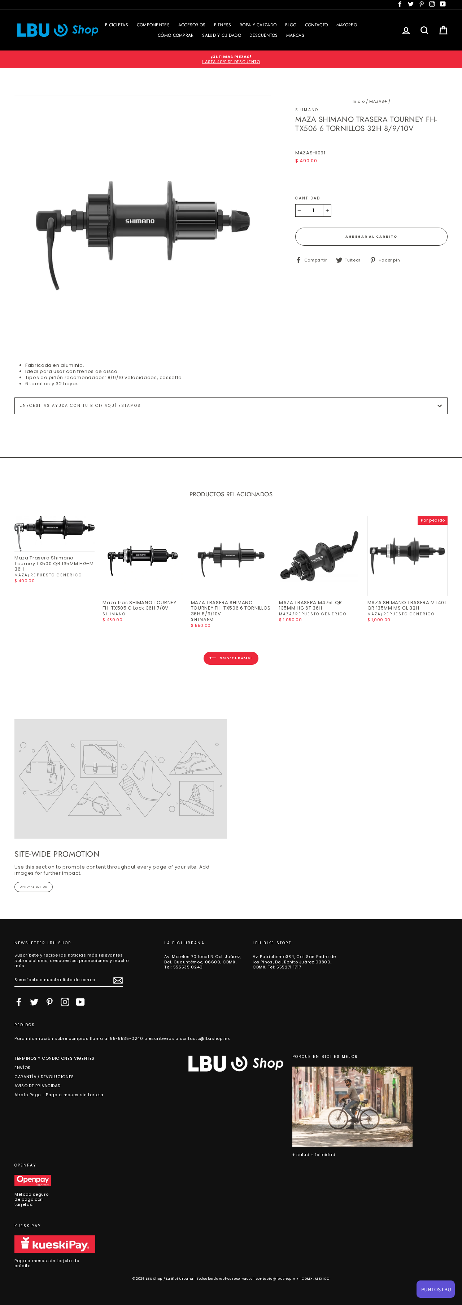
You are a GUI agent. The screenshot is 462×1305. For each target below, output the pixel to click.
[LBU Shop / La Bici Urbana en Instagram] (65, 1002)
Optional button (33, 886)
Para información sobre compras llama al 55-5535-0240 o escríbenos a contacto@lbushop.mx (122, 1038)
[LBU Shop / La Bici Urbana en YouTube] (80, 1002)
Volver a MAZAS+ (236, 658)
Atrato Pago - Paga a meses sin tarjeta (59, 1095)
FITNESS (222, 25)
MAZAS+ (378, 101)
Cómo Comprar (176, 35)
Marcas (295, 35)
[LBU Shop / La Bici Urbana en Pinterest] (49, 1002)
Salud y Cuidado (221, 35)
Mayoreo (346, 25)
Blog (290, 25)
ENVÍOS (22, 1068)
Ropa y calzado (258, 25)
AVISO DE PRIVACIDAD (37, 1086)
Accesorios (192, 25)
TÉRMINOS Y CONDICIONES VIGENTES (54, 1058)
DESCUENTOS (263, 35)
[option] (231, 59)
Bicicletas (116, 25)
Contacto (316, 25)
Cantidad (307, 198)
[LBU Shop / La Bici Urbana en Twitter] (34, 1002)
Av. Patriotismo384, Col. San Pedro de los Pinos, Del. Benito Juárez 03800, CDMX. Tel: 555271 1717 (294, 962)
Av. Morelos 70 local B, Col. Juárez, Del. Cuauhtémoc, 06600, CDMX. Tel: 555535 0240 (202, 962)
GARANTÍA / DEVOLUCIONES (44, 1077)
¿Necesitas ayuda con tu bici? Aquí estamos (80, 405)
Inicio (359, 101)
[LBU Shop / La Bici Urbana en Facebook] (18, 1002)
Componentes (153, 25)
